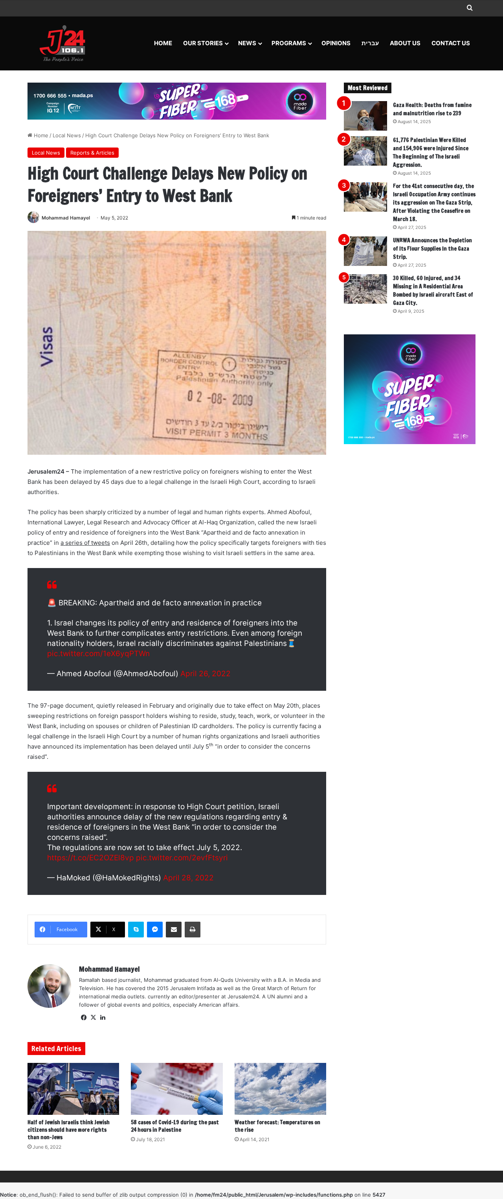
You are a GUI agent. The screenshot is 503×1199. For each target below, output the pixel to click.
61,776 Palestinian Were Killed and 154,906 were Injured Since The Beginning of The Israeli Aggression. (430, 152)
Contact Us (450, 43)
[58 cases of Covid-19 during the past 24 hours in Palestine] (176, 1089)
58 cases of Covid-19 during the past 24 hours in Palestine (175, 1126)
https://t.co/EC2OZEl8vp (90, 857)
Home (163, 43)
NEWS (247, 43)
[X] (93, 1017)
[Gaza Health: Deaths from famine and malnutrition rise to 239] (365, 116)
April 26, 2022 (205, 673)
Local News (67, 135)
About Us (405, 43)
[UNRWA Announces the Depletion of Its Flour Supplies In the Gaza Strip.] (365, 251)
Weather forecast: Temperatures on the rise (277, 1126)
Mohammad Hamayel (66, 218)
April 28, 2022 (188, 877)
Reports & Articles (92, 152)
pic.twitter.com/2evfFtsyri (182, 857)
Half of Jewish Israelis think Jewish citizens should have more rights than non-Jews (69, 1129)
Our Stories (203, 43)
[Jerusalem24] (65, 43)
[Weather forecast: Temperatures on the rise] (280, 1089)
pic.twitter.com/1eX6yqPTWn (98, 653)
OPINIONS (336, 43)
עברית (370, 43)
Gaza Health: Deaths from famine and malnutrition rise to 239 (432, 109)
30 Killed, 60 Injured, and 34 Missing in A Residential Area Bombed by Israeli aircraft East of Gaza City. (433, 290)
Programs (289, 43)
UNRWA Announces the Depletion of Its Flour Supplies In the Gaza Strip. (432, 248)
